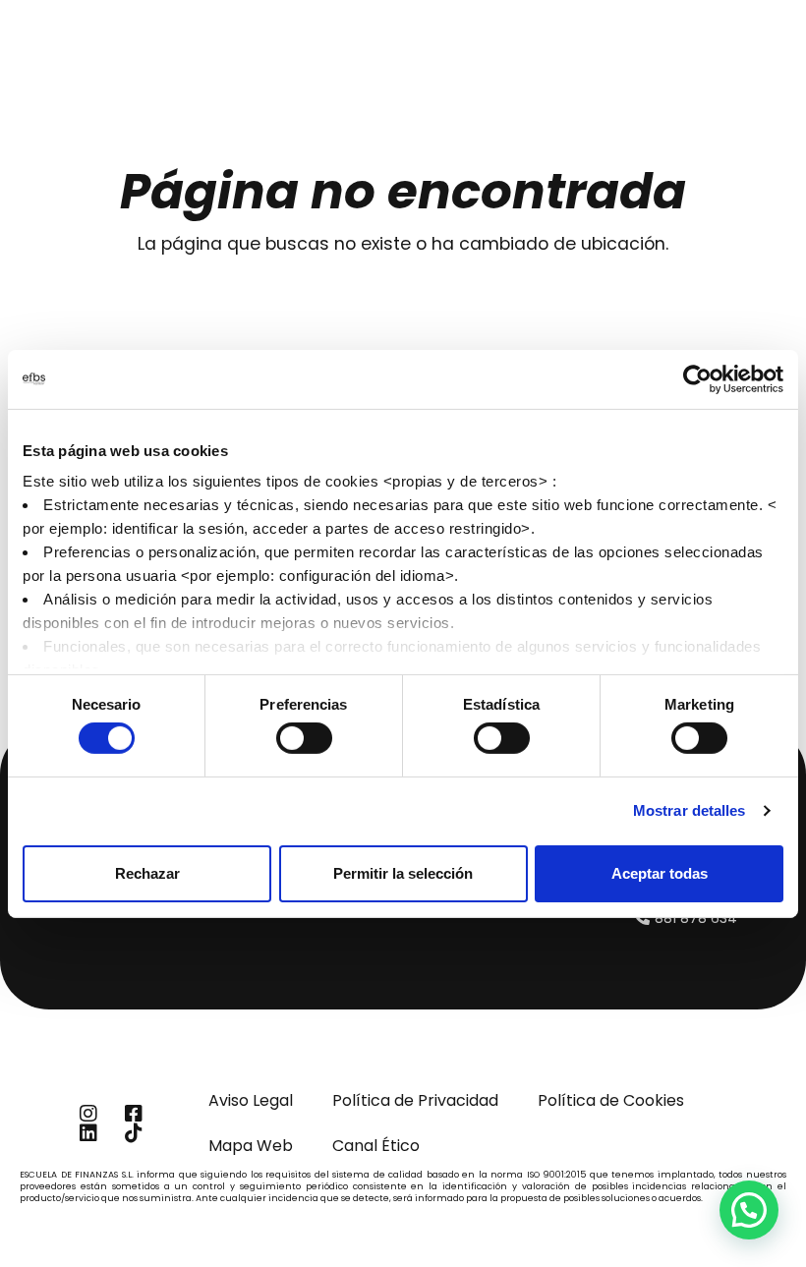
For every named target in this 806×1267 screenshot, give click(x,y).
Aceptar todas (659, 873)
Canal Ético (376, 1145)
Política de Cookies (611, 1100)
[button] (749, 1210)
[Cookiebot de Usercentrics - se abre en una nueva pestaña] (697, 378)
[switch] (304, 738)
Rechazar (147, 873)
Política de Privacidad (415, 1100)
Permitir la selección (403, 873)
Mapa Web (250, 1145)
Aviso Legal (250, 1100)
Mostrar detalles (689, 810)
